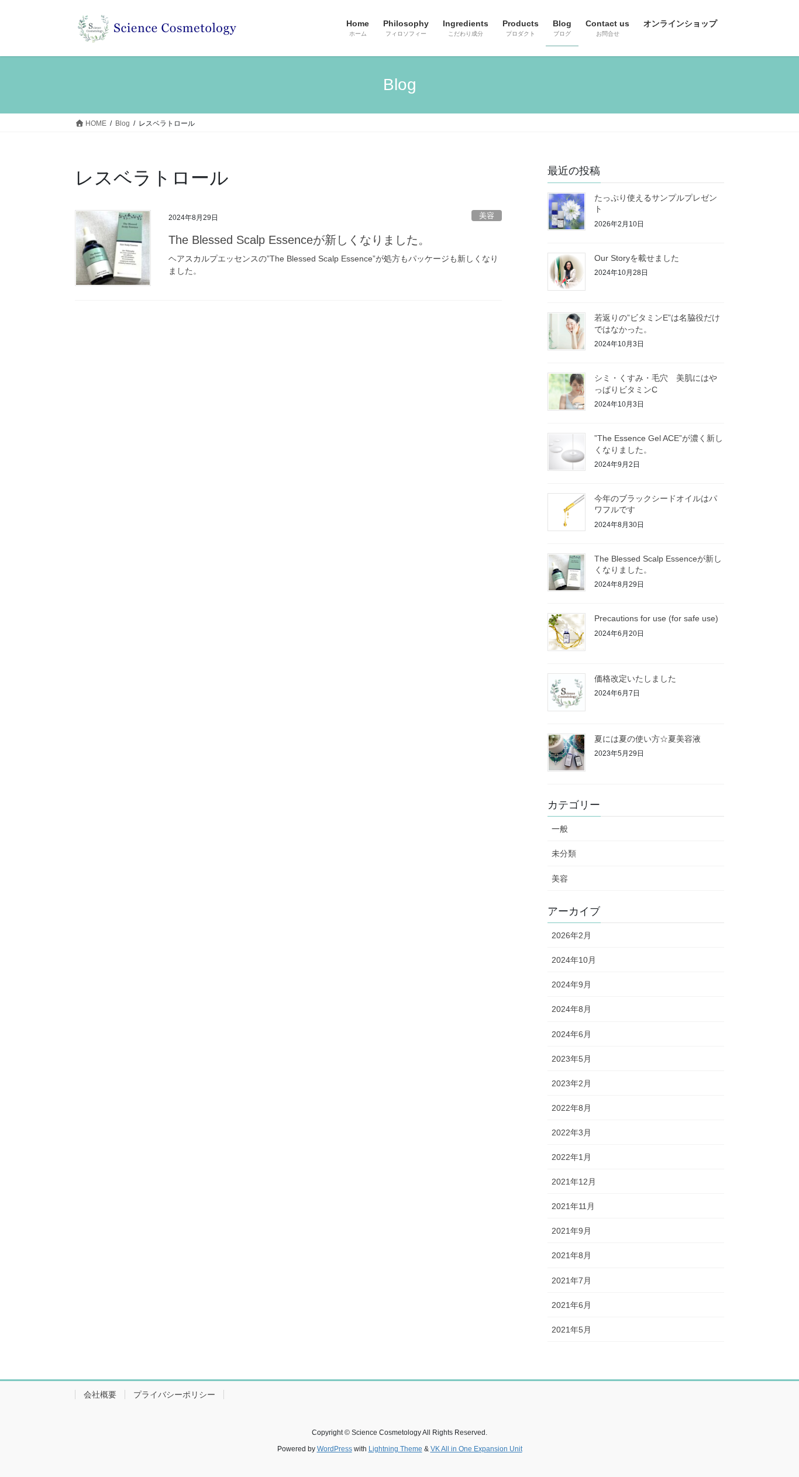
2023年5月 (571, 1058)
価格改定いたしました (635, 678)
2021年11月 (573, 1206)
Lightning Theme (395, 1449)
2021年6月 (571, 1305)
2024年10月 (574, 960)
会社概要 (100, 1394)
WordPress (334, 1449)
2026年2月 (571, 935)
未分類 (564, 853)
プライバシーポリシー (174, 1394)
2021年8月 (571, 1255)
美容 (486, 215)
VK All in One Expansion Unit (476, 1449)
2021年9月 (571, 1230)
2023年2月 (571, 1083)
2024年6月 (571, 1034)
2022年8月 (571, 1108)
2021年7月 (571, 1280)
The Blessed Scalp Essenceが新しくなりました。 (299, 239)
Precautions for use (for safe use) (656, 618)
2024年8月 (571, 1009)
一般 (560, 829)
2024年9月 (571, 984)
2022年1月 (571, 1157)
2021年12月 (574, 1181)
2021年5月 (571, 1329)
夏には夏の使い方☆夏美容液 (647, 738)
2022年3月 (571, 1132)
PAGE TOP (769, 1422)
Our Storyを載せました (636, 258)
